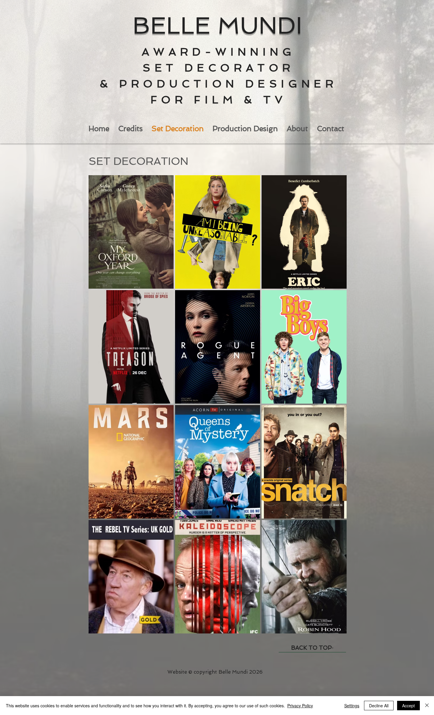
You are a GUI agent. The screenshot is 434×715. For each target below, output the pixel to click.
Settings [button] (351, 705)
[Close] (426, 705)
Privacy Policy (300, 705)
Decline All (379, 705)
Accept (408, 705)
